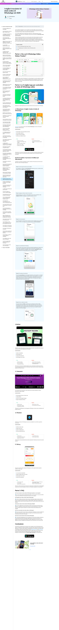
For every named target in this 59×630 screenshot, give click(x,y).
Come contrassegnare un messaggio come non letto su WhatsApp (7, 209)
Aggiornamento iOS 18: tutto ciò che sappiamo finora (7, 85)
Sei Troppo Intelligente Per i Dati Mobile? (7, 29)
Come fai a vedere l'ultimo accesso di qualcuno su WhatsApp (6, 242)
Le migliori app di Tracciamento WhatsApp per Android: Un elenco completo (7, 144)
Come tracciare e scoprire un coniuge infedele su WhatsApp (7, 235)
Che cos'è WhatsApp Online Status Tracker (24, 46)
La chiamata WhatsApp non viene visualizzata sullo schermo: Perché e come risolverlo (7, 99)
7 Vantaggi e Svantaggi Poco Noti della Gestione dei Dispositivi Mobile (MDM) (7, 35)
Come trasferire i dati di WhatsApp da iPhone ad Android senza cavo (6, 110)
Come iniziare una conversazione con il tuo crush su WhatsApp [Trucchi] (7, 201)
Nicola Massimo (12, 16)
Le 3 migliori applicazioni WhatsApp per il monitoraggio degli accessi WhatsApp (7, 158)
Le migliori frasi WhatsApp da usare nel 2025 (7, 189)
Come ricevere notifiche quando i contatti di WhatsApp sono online (6, 129)
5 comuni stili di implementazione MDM (6, 45)
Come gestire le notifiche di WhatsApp (7, 162)
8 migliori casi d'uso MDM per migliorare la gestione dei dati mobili (7, 58)
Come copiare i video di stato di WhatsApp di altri (7, 219)
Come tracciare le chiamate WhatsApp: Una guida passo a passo (7, 212)
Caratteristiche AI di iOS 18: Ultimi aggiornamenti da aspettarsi (7, 81)
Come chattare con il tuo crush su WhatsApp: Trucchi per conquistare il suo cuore (7, 222)
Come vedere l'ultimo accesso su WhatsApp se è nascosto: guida (7, 205)
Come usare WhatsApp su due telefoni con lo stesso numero (7, 95)
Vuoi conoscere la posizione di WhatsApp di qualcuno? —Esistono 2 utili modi (7, 165)
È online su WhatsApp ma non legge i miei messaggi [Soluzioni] (7, 182)
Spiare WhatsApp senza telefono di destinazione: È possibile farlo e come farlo (7, 216)
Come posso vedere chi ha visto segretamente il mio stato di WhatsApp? (7, 125)
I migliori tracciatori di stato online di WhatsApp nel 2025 (7, 179)
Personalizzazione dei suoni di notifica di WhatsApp (7, 195)
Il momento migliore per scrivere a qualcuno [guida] (7, 192)
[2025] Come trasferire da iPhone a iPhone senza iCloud (7, 113)
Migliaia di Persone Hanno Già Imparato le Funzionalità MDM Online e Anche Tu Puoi (7, 42)
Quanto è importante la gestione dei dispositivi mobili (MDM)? (7, 48)
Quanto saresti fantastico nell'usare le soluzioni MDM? (7, 55)
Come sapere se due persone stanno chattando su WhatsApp (7, 140)
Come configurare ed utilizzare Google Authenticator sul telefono (7, 78)
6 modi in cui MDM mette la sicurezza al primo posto (7, 75)
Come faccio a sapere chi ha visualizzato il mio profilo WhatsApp (7, 186)
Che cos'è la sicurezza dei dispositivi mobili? (6, 72)
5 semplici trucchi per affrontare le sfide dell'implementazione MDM (7, 52)
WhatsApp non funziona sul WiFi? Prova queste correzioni (7, 116)
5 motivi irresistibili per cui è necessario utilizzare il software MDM (7, 69)
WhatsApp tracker (34, 529)
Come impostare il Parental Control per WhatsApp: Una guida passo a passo (7, 150)
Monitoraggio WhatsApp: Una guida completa (6, 147)
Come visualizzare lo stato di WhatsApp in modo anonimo (7, 120)
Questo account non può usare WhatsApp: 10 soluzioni (6, 91)
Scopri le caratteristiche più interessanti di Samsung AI (7, 103)
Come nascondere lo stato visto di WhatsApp (7, 245)
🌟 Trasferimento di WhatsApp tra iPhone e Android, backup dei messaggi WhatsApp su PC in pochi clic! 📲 (29, 3)
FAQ (18, 49)
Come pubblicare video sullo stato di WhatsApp (7, 239)
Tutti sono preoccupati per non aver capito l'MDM (7, 65)
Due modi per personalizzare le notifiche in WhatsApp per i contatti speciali (7, 154)
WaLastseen (17, 126)
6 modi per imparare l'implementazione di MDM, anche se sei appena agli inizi (7, 62)
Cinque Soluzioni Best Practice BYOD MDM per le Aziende (7, 38)
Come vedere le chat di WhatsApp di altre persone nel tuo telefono (7, 106)
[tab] (7, 27)
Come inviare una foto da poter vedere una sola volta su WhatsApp (7, 136)
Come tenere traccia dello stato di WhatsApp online (6, 122)
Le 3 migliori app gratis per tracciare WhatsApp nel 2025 (7, 133)
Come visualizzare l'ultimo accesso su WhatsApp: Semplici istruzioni (6, 198)
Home (16, 26)
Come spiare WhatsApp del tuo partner (7, 229)
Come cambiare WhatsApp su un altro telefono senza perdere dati (7, 88)
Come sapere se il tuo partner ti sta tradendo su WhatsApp (7, 226)
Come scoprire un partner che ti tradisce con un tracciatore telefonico (7, 232)
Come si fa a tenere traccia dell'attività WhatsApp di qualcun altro (7, 176)
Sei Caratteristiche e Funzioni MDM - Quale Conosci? (7, 32)
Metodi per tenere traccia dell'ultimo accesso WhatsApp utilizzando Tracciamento (6, 169)
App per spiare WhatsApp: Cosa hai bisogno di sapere (7, 173)
